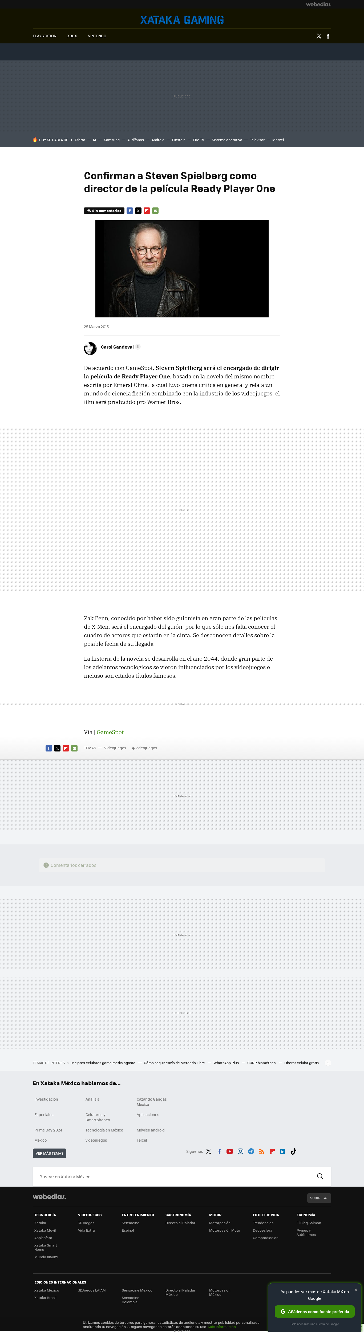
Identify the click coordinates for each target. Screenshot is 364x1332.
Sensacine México (137, 1290)
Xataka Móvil (45, 1230)
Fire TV (198, 139)
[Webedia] (318, 4)
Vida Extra (86, 1230)
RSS (261, 1150)
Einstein (178, 139)
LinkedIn (282, 1150)
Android (158, 139)
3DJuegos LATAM (92, 1290)
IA (94, 139)
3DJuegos (86, 1222)
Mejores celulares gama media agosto (103, 1062)
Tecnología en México (104, 1130)
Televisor (257, 139)
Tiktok (293, 1150)
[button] (120, 347)
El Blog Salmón (309, 1222)
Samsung (112, 139)
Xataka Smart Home (45, 1247)
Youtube (229, 1150)
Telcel (142, 1140)
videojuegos (146, 747)
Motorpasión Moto (224, 1230)
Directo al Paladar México (180, 1292)
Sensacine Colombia (130, 1299)
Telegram (251, 1150)
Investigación (46, 1099)
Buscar (320, 1176)
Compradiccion (265, 1237)
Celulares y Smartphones (98, 1117)
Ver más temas (49, 1153)
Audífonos (135, 139)
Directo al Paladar (180, 1222)
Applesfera (43, 1237)
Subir (315, 1197)
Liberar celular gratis (301, 1062)
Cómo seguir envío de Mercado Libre (175, 1062)
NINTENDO (97, 35)
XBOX (72, 35)
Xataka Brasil (45, 1297)
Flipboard (147, 210)
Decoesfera (262, 1230)
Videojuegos (182, 19)
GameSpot (110, 732)
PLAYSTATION (44, 35)
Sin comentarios (106, 210)
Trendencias (263, 1222)
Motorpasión (219, 1222)
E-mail (155, 210)
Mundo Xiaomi (46, 1256)
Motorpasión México (219, 1292)
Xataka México (46, 1290)
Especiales (44, 1114)
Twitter (319, 36)
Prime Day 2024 (48, 1130)
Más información (222, 1326)
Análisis (92, 1099)
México (40, 1140)
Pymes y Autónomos (306, 1232)
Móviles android (151, 1130)
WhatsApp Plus (226, 1062)
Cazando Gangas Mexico (152, 1101)
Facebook (328, 36)
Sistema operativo (227, 139)
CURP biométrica (262, 1062)
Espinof (128, 1230)
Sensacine (130, 1222)
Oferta (80, 139)
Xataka (40, 1222)
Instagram (240, 1150)
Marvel (278, 139)
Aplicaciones (148, 1114)
